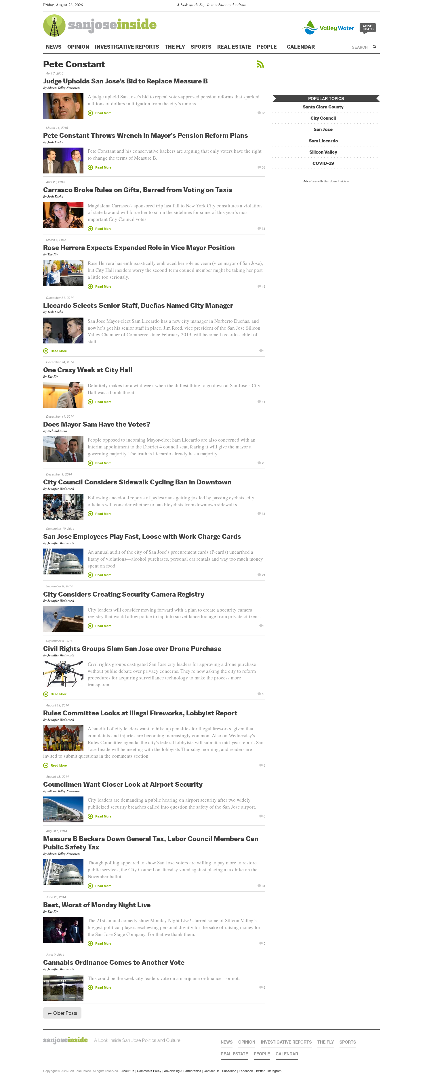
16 (263, 694)
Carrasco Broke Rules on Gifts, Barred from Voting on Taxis (138, 189)
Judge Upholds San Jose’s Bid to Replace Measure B (125, 81)
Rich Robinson (57, 431)
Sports (201, 47)
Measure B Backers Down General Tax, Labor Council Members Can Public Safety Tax (150, 842)
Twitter (260, 1070)
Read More (103, 113)
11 (263, 401)
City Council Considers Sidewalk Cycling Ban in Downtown (137, 481)
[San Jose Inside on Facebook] (368, 6)
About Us (127, 1070)
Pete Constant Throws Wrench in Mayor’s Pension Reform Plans (145, 135)
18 (263, 286)
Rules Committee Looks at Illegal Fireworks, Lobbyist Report (140, 712)
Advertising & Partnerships (182, 1070)
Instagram (274, 1070)
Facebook (246, 1070)
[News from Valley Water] (340, 26)
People (267, 47)
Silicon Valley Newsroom (64, 87)
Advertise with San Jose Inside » (326, 181)
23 (263, 463)
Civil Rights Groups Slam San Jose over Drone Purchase (132, 648)
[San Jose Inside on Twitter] (360, 6)
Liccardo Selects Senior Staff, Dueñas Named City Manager (138, 305)
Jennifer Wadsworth (60, 488)
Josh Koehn (55, 142)
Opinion (78, 47)
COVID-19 (323, 163)
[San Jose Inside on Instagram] (377, 6)
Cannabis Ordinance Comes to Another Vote (113, 962)
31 (263, 228)
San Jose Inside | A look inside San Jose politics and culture (111, 1040)
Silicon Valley (323, 152)
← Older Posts (62, 1013)
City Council (323, 118)
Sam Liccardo (323, 141)
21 (263, 574)
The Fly (175, 47)
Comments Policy (149, 1070)
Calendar (301, 47)
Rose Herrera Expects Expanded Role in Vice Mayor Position (139, 247)
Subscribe (229, 1070)
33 (263, 167)
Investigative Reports (127, 47)
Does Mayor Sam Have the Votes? (96, 424)
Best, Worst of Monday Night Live (96, 904)
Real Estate (234, 47)
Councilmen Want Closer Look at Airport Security (123, 784)
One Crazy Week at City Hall (87, 369)
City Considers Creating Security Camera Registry (123, 594)
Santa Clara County (323, 107)
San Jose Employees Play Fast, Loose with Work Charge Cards (142, 536)
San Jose (323, 129)
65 (263, 112)
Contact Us (212, 1070)
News (54, 47)
